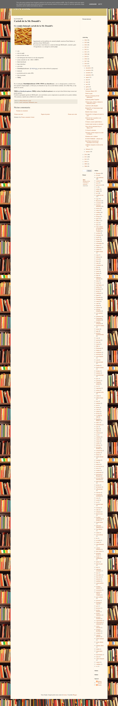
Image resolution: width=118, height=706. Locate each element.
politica (98, 287)
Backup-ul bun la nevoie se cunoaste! (86, 182)
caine (97, 263)
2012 (85, 159)
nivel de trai (99, 466)
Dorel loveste (99, 514)
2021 (85, 52)
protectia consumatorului (100, 333)
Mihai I (98, 220)
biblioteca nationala (98, 278)
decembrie (88, 68)
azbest (97, 429)
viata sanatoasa (99, 177)
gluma (97, 562)
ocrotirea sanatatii (98, 587)
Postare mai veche (72, 114)
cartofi (20, 102)
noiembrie (88, 70)
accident (98, 233)
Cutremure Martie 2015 (91, 91)
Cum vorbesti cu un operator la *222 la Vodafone (99, 229)
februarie (88, 149)
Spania (97, 273)
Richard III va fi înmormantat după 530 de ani (94, 108)
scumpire (98, 633)
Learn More (93, 4)
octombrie (88, 72)
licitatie (98, 371)
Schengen (98, 299)
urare (97, 656)
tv (96, 187)
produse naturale (98, 610)
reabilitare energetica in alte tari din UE (94, 145)
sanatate (98, 181)
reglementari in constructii (100, 623)
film (97, 267)
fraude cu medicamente (99, 557)
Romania (98, 173)
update (97, 191)
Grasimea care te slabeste (91, 136)
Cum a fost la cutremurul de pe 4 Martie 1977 (93, 127)
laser (97, 573)
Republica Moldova (98, 419)
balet (97, 275)
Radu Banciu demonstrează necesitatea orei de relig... (92, 141)
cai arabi (98, 540)
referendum (99, 243)
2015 (85, 66)
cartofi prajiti (25, 102)
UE (97, 175)
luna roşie (98, 577)
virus (97, 409)
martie (87, 89)
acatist (97, 532)
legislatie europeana (98, 322)
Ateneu (98, 411)
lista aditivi (99, 575)
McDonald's (31, 102)
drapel (97, 305)
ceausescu (98, 433)
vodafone (98, 664)
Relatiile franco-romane (91, 112)
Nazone (100, 685)
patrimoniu (99, 472)
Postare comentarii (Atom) (27, 117)
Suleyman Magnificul (98, 526)
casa (97, 222)
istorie (97, 271)
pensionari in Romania (99, 475)
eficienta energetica (98, 310)
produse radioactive (99, 614)
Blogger (75, 695)
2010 (85, 161)
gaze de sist (99, 185)
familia (98, 365)
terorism (98, 507)
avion (97, 259)
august (87, 77)
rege (97, 199)
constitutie (98, 265)
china (97, 281)
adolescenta (99, 424)
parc (97, 378)
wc (97, 666)
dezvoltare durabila (98, 447)
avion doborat (99, 535)
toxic (97, 342)
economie (98, 203)
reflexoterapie (99, 489)
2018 (85, 59)
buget (97, 431)
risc (97, 386)
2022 (85, 49)
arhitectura (98, 247)
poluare (98, 239)
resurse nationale (98, 626)
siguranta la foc (100, 392)
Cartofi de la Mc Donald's (91, 106)
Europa (98, 216)
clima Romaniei (100, 544)
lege (97, 462)
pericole (98, 600)
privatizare (98, 487)
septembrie (88, 75)
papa (97, 331)
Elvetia (98, 413)
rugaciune (98, 388)
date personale (99, 362)
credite (97, 443)
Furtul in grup (88, 93)
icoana (97, 283)
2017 (85, 61)
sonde (97, 396)
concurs (98, 441)
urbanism (98, 512)
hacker (97, 454)
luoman (65, 695)
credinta (98, 212)
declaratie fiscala (98, 554)
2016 (85, 63)
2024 (85, 45)
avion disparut (99, 356)
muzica (98, 208)
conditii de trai (99, 195)
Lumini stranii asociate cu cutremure (94, 124)
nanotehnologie (100, 375)
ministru (98, 373)
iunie (87, 82)
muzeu (97, 329)
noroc (97, 468)
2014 (85, 154)
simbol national (100, 638)
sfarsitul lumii (99, 504)
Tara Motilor (99, 529)
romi (97, 255)
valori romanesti (100, 658)
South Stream (99, 522)
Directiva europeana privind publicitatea (92, 96)
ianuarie (88, 151)
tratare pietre (99, 651)
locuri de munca (100, 325)
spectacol (98, 340)
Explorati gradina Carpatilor (92, 99)
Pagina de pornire (45, 114)
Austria (98, 344)
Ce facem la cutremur (90, 130)
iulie (87, 79)
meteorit (98, 579)
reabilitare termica (98, 383)
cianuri (98, 249)
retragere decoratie (98, 630)
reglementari (99, 620)
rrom (97, 498)
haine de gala (99, 564)
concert (98, 301)
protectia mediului (98, 617)
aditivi (97, 422)
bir (97, 538)
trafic (97, 510)
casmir (97, 542)
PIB (97, 346)
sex (97, 502)
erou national (99, 313)
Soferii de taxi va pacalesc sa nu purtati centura (93, 118)
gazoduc (98, 452)
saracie (97, 390)
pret (97, 606)
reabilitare (98, 293)
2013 (85, 157)
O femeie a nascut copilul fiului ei (93, 122)
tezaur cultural (99, 642)
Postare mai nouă (18, 114)
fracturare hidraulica (98, 205)
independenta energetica (99, 319)
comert (98, 439)
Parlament (98, 348)
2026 (85, 40)
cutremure (98, 235)
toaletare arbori (100, 645)
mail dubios (99, 285)
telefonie (98, 403)
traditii (97, 649)
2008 (85, 166)
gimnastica (98, 316)
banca (97, 261)
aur (97, 193)
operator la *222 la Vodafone (98, 593)
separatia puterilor (98, 635)
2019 (85, 56)
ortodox (98, 470)
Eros (84, 180)
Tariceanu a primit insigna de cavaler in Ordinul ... (94, 133)
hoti (97, 567)
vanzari (98, 662)
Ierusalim (98, 297)
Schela (97, 350)
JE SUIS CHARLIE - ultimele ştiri (94, 138)
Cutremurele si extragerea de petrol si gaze (94, 114)
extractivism (99, 450)
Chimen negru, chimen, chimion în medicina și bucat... (94, 102)
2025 (85, 42)
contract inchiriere (98, 548)
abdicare (98, 257)
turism (97, 407)
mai (87, 84)
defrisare (98, 445)
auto (97, 426)
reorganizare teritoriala (99, 495)
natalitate (98, 581)
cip (97, 435)
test (97, 405)
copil (97, 303)
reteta (36, 102)
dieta (97, 224)
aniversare (98, 354)
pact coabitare (99, 597)
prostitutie (98, 289)
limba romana (99, 251)
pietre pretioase (100, 481)
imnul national (99, 457)
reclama (98, 241)
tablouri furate (99, 398)
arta (97, 183)
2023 (85, 47)
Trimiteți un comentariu (22, 111)
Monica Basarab (100, 682)
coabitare (98, 437)
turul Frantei (99, 654)
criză (97, 360)
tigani (97, 295)
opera (97, 214)
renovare (98, 492)
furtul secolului (100, 367)
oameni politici (99, 583)
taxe (97, 401)
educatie (98, 307)
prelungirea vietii (99, 603)
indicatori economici (98, 570)
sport (97, 218)
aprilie (87, 87)
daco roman (99, 551)
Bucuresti (98, 200)
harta (97, 269)
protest (97, 291)
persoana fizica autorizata (99, 478)
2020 (85, 54)
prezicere (98, 608)
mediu (97, 189)
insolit (97, 237)
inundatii (98, 460)
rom (97, 338)
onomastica (99, 590)
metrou (98, 464)
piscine (98, 485)
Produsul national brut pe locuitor (100, 518)
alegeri (97, 245)
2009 (85, 164)
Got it (100, 4)
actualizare (98, 352)
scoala (97, 500)
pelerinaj (98, 380)
